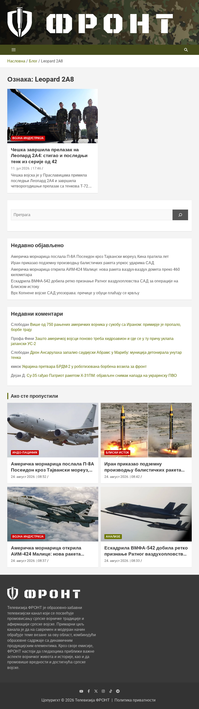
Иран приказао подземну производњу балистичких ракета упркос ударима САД (82, 263)
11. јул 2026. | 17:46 (26, 168)
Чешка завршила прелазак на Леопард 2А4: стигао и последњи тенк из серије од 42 (49, 155)
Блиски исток (117, 452)
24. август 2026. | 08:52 (28, 477)
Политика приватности (135, 700)
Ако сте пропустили (34, 396)
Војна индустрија (28, 138)
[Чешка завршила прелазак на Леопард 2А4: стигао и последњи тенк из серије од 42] (52, 116)
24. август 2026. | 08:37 (28, 561)
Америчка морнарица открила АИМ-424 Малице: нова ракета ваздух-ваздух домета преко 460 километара (49, 557)
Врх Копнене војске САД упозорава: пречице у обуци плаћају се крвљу (75, 293)
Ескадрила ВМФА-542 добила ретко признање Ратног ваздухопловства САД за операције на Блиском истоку (146, 557)
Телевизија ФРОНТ (92, 700)
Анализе (113, 536)
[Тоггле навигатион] (13, 50)
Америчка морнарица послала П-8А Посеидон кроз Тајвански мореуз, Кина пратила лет (90, 256)
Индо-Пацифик (24, 452)
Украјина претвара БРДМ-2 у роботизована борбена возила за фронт (84, 366)
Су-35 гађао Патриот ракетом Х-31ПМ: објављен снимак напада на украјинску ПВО (102, 375)
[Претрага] (180, 215)
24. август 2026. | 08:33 (122, 561)
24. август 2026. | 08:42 (122, 477)
